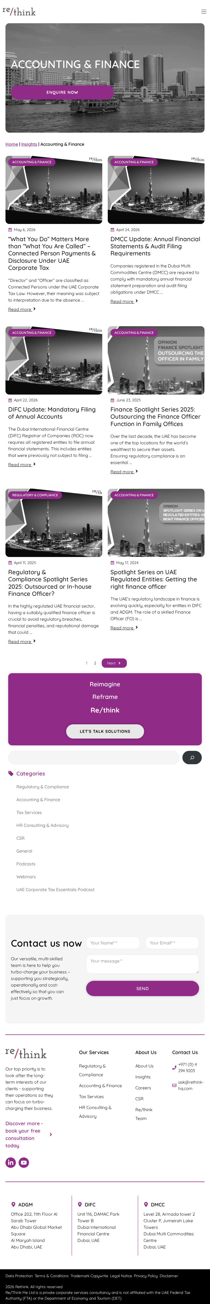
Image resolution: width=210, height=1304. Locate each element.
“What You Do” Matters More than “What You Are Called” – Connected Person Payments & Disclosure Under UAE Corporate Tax (52, 253)
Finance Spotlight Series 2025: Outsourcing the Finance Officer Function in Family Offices (155, 417)
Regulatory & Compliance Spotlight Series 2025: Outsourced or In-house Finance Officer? (50, 582)
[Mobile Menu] (204, 11)
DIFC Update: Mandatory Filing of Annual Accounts (52, 413)
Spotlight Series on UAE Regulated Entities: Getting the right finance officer (153, 579)
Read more (31, 309)
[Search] (192, 757)
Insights (29, 144)
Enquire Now (62, 92)
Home (11, 144)
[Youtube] (24, 1162)
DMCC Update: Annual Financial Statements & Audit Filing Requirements (155, 246)
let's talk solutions (105, 731)
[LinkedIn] (10, 1162)
